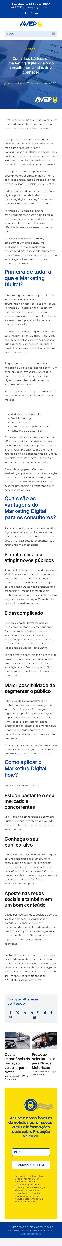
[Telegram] (45, 1013)
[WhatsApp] (38, 1013)
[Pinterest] (11, 1017)
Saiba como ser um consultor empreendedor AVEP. (30, 975)
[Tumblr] (51, 1013)
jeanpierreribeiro (15, 83)
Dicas (31, 49)
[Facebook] (11, 1013)
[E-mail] (34, 1017)
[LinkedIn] (31, 1013)
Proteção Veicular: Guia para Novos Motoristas (43, 1061)
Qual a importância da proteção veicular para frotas (17, 1063)
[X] (17, 1013)
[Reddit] (24, 1013)
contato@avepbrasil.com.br (38, 8)
